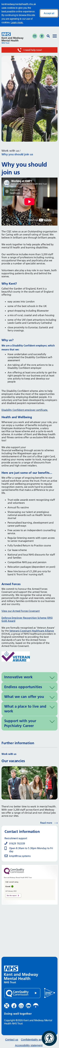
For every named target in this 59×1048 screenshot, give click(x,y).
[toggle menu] (55, 36)
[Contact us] (34, 36)
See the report (11, 895)
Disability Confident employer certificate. (25, 409)
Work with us (10, 150)
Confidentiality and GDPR (36, 1039)
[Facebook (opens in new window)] (13, 1005)
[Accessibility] (41, 36)
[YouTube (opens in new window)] (35, 1005)
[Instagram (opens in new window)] (21, 1005)
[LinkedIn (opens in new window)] (28, 1005)
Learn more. (17, 22)
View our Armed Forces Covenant (21, 610)
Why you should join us (17, 154)
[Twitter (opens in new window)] (6, 1005)
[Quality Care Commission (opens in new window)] (22, 993)
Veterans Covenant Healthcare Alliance (31, 630)
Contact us (11, 1039)
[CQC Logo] (14, 873)
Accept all (49, 13)
